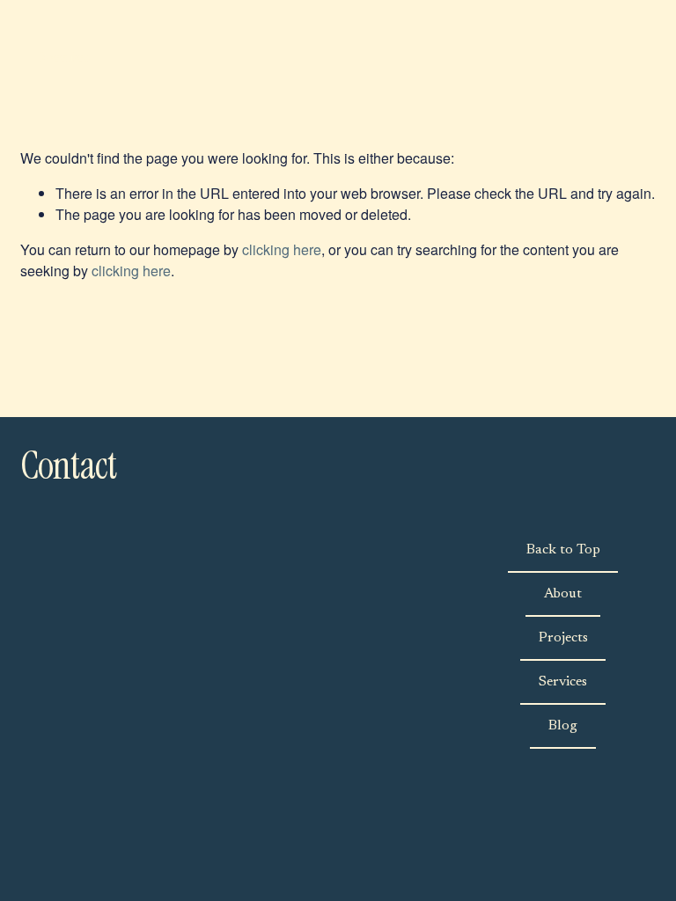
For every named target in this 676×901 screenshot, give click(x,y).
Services (563, 682)
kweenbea (65, 57)
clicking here (281, 249)
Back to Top (563, 550)
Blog (562, 726)
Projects (563, 638)
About (563, 594)
